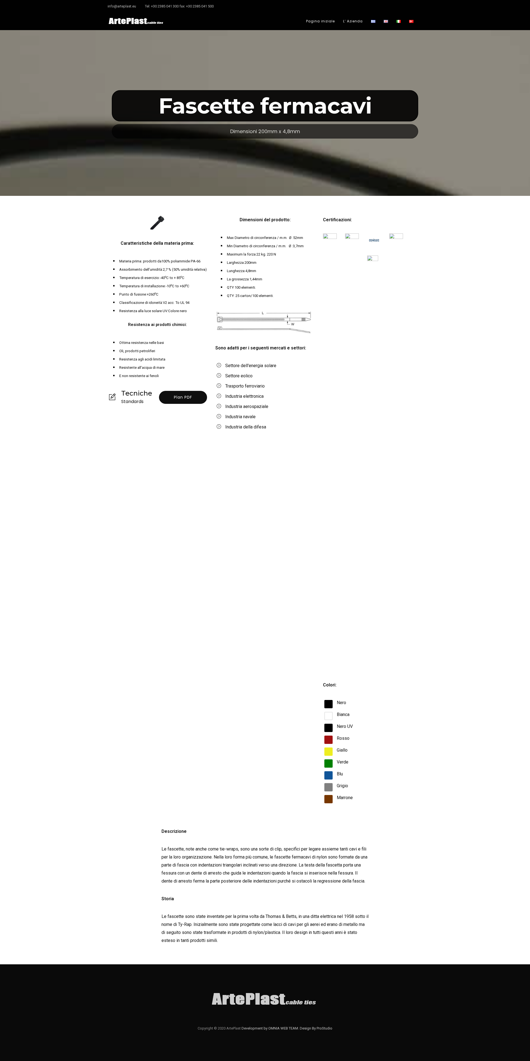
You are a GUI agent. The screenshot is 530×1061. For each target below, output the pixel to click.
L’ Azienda (353, 21)
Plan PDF (183, 397)
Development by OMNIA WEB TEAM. (271, 1028)
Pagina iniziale (320, 21)
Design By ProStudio (316, 1028)
